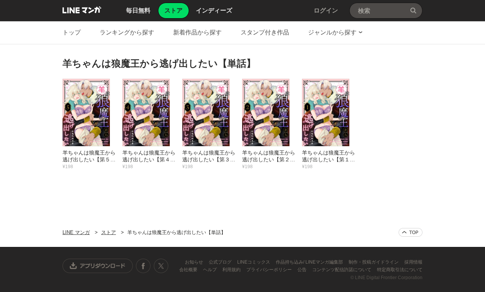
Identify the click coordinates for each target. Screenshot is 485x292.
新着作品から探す (197, 32)
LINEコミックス (254, 262)
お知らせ (194, 262)
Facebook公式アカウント (143, 266)
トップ (72, 32)
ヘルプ (210, 269)
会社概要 (189, 269)
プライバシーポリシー (269, 269)
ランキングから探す (127, 32)
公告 (302, 269)
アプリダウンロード (98, 266)
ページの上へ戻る (410, 232)
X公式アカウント (160, 266)
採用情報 (413, 262)
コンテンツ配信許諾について (342, 269)
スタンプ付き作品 (265, 32)
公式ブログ (221, 262)
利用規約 (232, 269)
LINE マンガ (82, 10)
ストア (108, 232)
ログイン (326, 10)
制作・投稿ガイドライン (374, 262)
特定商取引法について (399, 269)
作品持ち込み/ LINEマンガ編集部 (310, 262)
